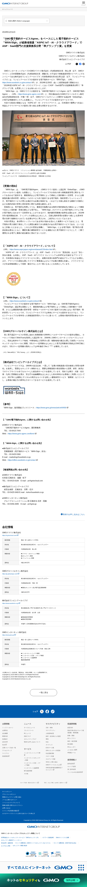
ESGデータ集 (50, 747)
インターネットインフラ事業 (32, 754)
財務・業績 (71, 735)
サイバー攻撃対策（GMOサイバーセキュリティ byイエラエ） (33, 843)
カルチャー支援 (50, 759)
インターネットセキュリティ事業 (32, 759)
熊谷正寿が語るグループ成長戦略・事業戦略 (76, 731)
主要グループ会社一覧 (9, 747)
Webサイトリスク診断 (62, 837)
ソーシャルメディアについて (11, 802)
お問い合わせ (6, 808)
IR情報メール (72, 752)
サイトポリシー (7, 791)
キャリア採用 (72, 766)
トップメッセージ (7, 727)
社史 (3, 745)
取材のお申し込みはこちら (74, 514)
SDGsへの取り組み (52, 762)
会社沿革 (5, 742)
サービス (27, 749)
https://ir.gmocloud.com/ (9, 535)
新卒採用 (70, 763)
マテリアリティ (50, 730)
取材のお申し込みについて (32, 742)
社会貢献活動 (50, 753)
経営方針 (70, 727)
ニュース (10, 9)
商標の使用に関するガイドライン (12, 805)
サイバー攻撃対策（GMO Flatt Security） (65, 843)
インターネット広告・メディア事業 (32, 764)
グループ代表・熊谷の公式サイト (28, 782)
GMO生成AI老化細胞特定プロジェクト (54, 769)
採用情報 (71, 760)
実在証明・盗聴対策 (7, 843)
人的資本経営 (50, 733)
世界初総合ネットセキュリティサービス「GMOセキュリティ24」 (20, 837)
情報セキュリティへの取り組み (11, 797)
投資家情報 (72, 724)
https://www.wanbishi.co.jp (10, 603)
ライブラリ (5, 753)
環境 (47, 739)
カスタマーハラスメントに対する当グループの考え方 (18, 813)
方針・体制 (49, 727)
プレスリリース (29, 730)
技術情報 (5, 756)
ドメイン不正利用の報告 (9, 811)
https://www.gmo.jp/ (8, 635)
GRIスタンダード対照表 (53, 750)
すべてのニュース (29, 727)
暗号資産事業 (28, 771)
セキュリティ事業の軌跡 (20, 845)
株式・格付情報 (72, 741)
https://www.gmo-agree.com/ (29, 94)
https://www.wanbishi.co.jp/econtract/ (17, 82)
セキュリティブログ (30, 739)
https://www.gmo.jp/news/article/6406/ (51, 408)
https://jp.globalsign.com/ (9, 574)
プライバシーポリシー (9, 794)
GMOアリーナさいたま (53, 765)
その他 (26, 773)
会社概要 (5, 733)
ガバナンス (49, 745)
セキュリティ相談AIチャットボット (11, 840)
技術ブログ (27, 736)
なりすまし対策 (5, 846)
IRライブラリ (72, 738)
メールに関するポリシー (9, 800)
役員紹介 (5, 739)
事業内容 (5, 736)
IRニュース (27, 733)
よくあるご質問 (72, 750)
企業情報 (6, 724)
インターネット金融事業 (31, 768)
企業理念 (5, 730)
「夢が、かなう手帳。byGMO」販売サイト (54, 782)
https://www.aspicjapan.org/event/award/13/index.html (31, 249)
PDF (69, 64)
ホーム (4, 9)
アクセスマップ (7, 750)
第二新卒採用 (72, 769)
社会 (47, 742)
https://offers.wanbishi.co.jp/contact (22, 460)
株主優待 (70, 744)
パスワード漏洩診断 (48, 837)
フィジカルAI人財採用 (74, 772)
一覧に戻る (43, 692)
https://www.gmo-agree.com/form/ (21, 434)
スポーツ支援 (50, 756)
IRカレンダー (72, 747)
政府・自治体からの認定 (53, 736)
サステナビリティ (53, 724)
